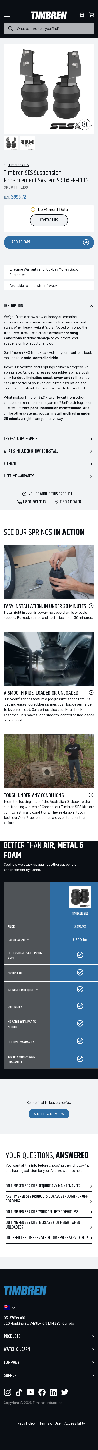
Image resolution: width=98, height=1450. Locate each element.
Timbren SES (18, 164)
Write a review (48, 1113)
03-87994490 (14, 1317)
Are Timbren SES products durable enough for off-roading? (47, 1199)
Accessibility (74, 1423)
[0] (91, 15)
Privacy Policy (24, 1423)
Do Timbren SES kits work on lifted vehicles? (42, 1212)
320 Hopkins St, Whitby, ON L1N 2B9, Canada (39, 1323)
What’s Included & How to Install (31, 451)
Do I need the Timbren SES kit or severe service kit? (47, 1238)
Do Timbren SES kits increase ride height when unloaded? (43, 1225)
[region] (49, 979)
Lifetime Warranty (19, 476)
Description (13, 306)
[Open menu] (11, 15)
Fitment (10, 463)
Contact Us (49, 220)
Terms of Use (50, 1423)
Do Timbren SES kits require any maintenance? (43, 1186)
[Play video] (91, 606)
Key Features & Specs (20, 438)
